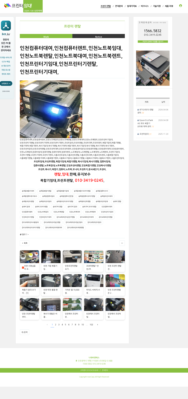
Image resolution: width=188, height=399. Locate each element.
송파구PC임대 (72, 207)
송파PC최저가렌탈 (41, 207)
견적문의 (105, 370)
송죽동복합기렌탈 (45, 191)
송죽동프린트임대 (102, 201)
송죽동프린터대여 (106, 196)
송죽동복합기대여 (28, 191)
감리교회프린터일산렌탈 (52, 222)
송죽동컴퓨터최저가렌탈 (86, 196)
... (87, 325)
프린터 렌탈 (72, 26)
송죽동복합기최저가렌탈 (82, 191)
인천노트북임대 (43, 212)
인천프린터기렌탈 (28, 217)
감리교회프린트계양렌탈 (75, 227)
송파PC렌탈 (117, 201)
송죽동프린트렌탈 (84, 201)
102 (91, 325)
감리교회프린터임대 (94, 222)
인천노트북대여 (74, 212)
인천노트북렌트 (90, 212)
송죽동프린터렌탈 (28, 201)
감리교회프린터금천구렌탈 (66, 217)
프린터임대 (144, 134)
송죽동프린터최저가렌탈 (65, 201)
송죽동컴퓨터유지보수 (29, 196)
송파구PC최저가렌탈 (89, 207)
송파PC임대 (26, 207)
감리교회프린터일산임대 (74, 222)
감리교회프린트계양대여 (53, 227)
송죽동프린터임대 (45, 201)
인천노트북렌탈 (59, 212)
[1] (27, 293)
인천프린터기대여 (45, 217)
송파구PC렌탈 (57, 207)
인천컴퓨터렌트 (27, 212)
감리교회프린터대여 (87, 217)
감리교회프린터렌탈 (105, 217)
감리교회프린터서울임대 (30, 222)
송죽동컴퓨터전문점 (66, 196)
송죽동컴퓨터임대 (48, 196)
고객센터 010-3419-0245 (89, 370)
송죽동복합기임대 (63, 191)
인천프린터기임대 (107, 212)
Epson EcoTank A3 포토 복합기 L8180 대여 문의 (145, 123)
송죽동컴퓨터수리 (102, 191)
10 (82, 325)
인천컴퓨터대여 (107, 207)
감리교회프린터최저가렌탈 (31, 227)
